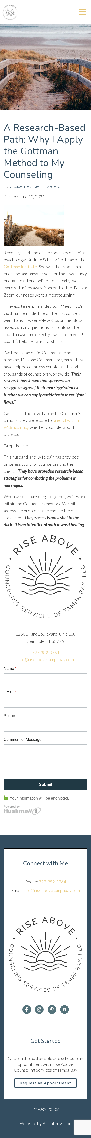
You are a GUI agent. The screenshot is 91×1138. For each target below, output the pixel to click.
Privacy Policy (45, 1109)
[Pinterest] (52, 1009)
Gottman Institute (20, 266)
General (54, 186)
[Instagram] (39, 1009)
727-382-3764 (45, 652)
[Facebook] (26, 1009)
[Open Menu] (82, 12)
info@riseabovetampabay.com (45, 659)
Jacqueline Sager (25, 186)
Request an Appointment (45, 1082)
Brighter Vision (56, 1123)
